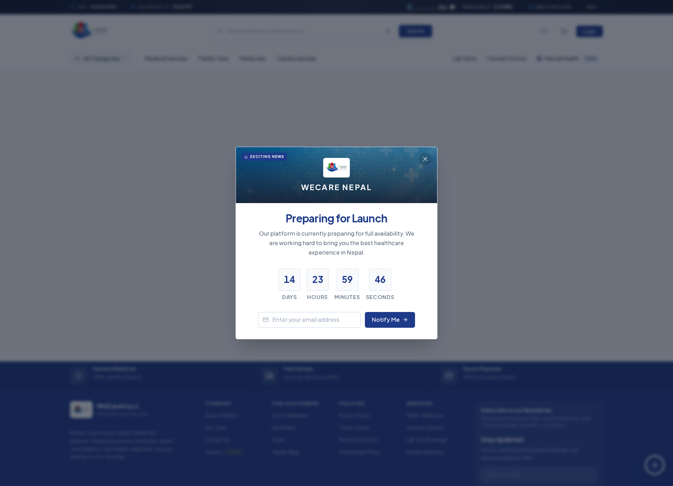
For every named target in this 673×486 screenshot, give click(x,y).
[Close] (425, 159)
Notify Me (386, 319)
